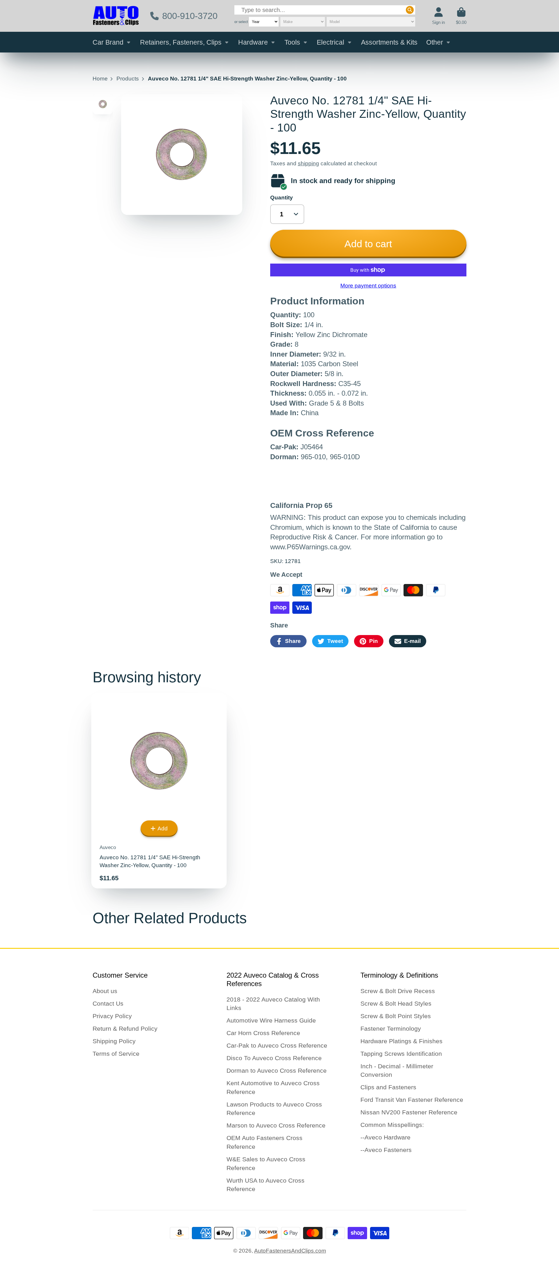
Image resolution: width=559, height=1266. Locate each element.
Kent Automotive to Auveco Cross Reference (273, 1087)
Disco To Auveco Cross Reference (274, 1058)
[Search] (410, 10)
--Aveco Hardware (385, 1137)
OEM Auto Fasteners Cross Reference (265, 1142)
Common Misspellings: (392, 1124)
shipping (308, 163)
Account (438, 16)
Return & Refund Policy (125, 1028)
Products (127, 79)
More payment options (368, 286)
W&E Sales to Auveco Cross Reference (266, 1163)
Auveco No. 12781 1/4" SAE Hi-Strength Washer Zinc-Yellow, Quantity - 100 (159, 790)
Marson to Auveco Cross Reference (276, 1125)
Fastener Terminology (390, 1028)
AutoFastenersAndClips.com (290, 1251)
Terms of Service (116, 1053)
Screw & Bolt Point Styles (395, 1016)
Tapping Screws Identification (401, 1053)
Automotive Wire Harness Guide (271, 1020)
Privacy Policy (112, 1016)
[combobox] (324, 10)
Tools (292, 42)
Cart (461, 16)
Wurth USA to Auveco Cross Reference (266, 1185)
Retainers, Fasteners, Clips (181, 42)
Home (100, 79)
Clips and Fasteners (388, 1087)
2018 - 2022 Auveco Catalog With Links (273, 1003)
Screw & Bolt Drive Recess (397, 991)
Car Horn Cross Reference (263, 1033)
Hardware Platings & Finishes (401, 1041)
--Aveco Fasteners (386, 1149)
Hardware (253, 42)
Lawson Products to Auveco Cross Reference (274, 1108)
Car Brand (108, 42)
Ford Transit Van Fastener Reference (411, 1099)
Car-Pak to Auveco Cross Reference (277, 1045)
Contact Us (108, 1003)
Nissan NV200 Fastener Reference (408, 1112)
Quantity (281, 197)
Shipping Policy (114, 1041)
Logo (116, 16)
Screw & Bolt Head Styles (395, 1003)
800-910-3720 (189, 16)
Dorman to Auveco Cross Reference (277, 1070)
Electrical (330, 42)
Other (434, 42)
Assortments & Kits (389, 42)
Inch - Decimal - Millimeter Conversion (396, 1070)
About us (105, 991)
